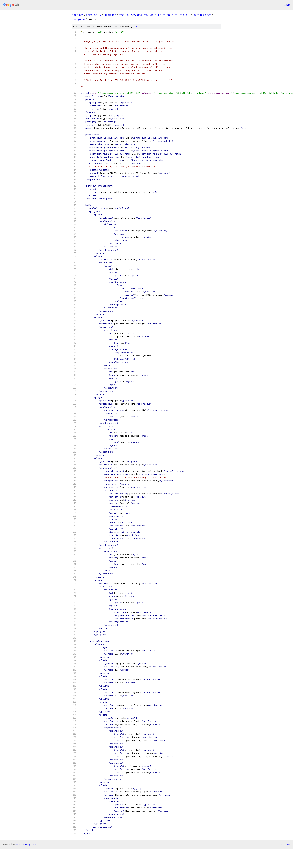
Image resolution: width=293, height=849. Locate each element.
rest (121, 15)
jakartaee (110, 15)
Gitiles (18, 844)
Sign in (287, 4)
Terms (35, 844)
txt (280, 844)
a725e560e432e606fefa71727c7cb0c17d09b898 (157, 15)
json (287, 844)
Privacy (26, 844)
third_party (93, 15)
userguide (78, 19)
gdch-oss (77, 15)
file (134, 26)
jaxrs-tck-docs (202, 15)
